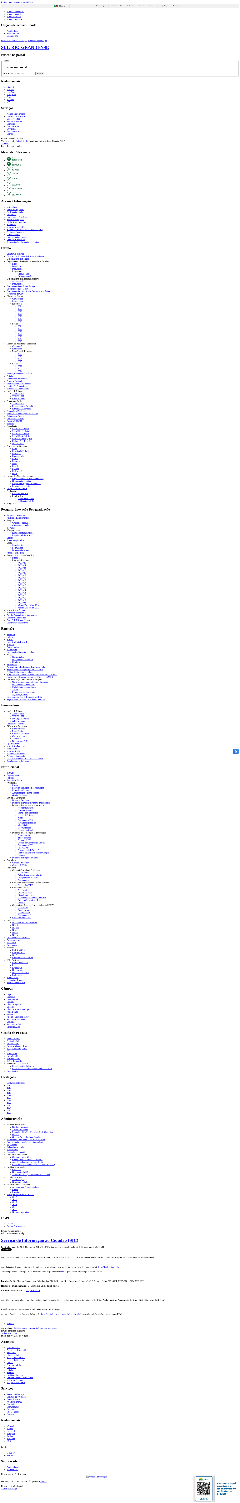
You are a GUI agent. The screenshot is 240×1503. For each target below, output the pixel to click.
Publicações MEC (26, 501)
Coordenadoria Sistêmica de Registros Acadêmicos (29, 291)
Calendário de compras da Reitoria (27, 1159)
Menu (6, 143)
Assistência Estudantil (16, 1350)
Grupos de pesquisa (20, 523)
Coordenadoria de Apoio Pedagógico (23, 286)
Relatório (16, 662)
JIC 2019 (22, 578)
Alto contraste (13, 33)
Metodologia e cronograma (24, 687)
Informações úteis (14, 751)
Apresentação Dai (25, 808)
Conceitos (16, 1169)
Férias (9, 1051)
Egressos (10, 644)
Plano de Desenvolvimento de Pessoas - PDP (32, 1068)
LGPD (10, 1223)
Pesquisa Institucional (16, 381)
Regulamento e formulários (24, 406)
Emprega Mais (18, 456)
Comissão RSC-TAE (21, 917)
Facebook (11, 1431)
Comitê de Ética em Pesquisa (19, 620)
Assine (10, 1455)
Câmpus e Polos (14, 1355)
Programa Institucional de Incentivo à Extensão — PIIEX (32, 674)
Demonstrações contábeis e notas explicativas (26, 1142)
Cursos (10, 1362)
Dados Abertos (13, 119)
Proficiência (17, 731)
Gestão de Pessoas (20, 795)
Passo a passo (24, 912)
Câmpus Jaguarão (14, 1004)
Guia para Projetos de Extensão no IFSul (24, 697)
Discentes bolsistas (20, 550)
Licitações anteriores (16, 1083)
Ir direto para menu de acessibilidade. (17, 2)
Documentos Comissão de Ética (32, 897)
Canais (176, 6)
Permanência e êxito (21, 486)
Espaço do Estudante (16, 1357)
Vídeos (15, 689)
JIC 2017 (22, 583)
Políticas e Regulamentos (18, 518)
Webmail (10, 1426)
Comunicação (13, 126)
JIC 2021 (22, 573)
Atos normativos (14, 940)
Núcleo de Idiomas (26, 815)
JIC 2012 (22, 595)
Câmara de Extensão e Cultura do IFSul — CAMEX (30, 677)
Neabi (15, 930)
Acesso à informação (147, 6)
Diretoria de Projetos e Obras (25, 858)
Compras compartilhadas (23, 1157)
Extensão (11, 634)
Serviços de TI (24, 840)
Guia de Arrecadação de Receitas (26, 1137)
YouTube (11, 1438)
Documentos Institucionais (18, 937)
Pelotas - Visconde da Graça (19, 1017)
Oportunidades (13, 743)
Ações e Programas (15, 209)
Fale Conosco (13, 131)
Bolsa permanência (26, 276)
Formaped (16, 453)
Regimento (17, 349)
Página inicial (21, 141)
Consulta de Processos (16, 116)
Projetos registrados (15, 540)
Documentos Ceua (26, 915)
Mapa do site (12, 36)
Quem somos (23, 873)
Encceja (10, 423)
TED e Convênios (20, 1129)
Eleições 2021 (18, 952)
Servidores (11, 224)
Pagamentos (12, 1144)
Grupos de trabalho (20, 1182)
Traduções (16, 738)
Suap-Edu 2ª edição (20, 431)
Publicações (12, 649)
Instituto (10, 773)
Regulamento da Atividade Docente (27, 478)
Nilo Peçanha (18, 443)
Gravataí (10, 1002)
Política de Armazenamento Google (33, 853)
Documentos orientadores (23, 684)
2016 (9, 1088)
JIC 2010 (22, 600)
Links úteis (17, 975)
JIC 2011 (22, 598)
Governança (12, 945)
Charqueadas (12, 999)
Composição (17, 299)
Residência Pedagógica (22, 451)
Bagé (9, 994)
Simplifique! (101, 6)
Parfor (15, 458)
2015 (9, 1085)
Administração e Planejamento (25, 793)
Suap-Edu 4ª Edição (21, 436)
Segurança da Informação (29, 850)
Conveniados (18, 657)
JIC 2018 (22, 580)
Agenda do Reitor (14, 780)
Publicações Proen (26, 498)
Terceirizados (12, 1149)
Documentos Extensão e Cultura (21, 652)
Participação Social (15, 212)
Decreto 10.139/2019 (16, 239)
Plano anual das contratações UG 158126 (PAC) (33, 1164)
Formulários (17, 548)
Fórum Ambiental (20, 962)
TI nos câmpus (24, 838)
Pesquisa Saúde (24, 274)
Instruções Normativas (16, 613)
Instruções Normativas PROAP (20, 1194)
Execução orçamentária (17, 1152)
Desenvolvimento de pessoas (19, 1046)
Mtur (14, 463)
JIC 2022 (22, 570)
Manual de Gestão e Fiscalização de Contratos (32, 1132)
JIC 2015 (22, 588)
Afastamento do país (16, 756)
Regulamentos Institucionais (19, 383)
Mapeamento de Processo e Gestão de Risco (26, 1139)
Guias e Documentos (16, 1226)
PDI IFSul (11, 942)
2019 (20, 319)
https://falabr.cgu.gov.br (108, 1267)
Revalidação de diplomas (18, 761)
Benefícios (17, 266)
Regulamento (18, 301)
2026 (9, 1113)
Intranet (10, 1428)
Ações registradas (20, 694)
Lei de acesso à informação (26, 1328)
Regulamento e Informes (23, 1066)
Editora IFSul (12, 977)
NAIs (20, 818)
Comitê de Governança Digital (31, 843)
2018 (20, 321)
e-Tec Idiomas (18, 398)
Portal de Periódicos (15, 553)
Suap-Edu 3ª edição (20, 433)
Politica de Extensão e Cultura (20, 672)
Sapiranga (11, 1022)
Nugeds (15, 927)
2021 (20, 314)
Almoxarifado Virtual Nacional (25, 1187)
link (64, 1271)
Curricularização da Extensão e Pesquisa (30, 682)
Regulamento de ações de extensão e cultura (26, 699)
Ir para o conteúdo (15, 11)
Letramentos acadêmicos (17, 623)
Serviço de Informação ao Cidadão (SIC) (24, 229)
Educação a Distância (16, 411)
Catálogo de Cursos (15, 416)
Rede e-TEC (17, 471)
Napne (15, 932)
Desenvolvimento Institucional (20, 1377)
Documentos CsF (20, 741)
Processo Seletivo (14, 1365)
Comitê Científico (20, 493)
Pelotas (10, 1014)
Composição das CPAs (28, 877)
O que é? (11, 1453)
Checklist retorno (19, 736)
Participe (130, 6)
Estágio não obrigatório (17, 1048)
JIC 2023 (22, 568)
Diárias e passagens (20, 1127)
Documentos (17, 269)
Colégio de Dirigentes (21, 865)
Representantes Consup (22, 957)
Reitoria (10, 778)
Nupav (15, 935)
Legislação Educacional (17, 386)
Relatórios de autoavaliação (30, 875)
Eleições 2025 (18, 950)
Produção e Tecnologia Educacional (22, 413)
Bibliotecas (11, 1352)
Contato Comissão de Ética (30, 900)
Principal (16, 558)
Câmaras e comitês (20, 525)
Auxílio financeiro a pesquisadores (22, 615)
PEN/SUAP (23, 848)
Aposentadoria (13, 1043)
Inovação (11, 528)
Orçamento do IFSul (21, 1172)
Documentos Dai (25, 820)
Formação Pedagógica (22, 438)
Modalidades (17, 545)
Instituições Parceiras (16, 746)
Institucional (12, 207)
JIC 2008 (22, 603)
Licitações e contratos (16, 222)
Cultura (10, 637)
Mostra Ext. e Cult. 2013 (28, 608)
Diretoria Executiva (20, 800)
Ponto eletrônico (14, 1041)
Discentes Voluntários (16, 618)
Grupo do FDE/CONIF (17, 488)
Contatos (10, 134)
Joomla (43, 1481)
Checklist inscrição (20, 733)
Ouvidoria (11, 129)
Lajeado (10, 1007)
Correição (11, 124)
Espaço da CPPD (25, 885)
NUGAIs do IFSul (20, 972)
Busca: (6, 73)
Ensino (15, 785)
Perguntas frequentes (16, 232)
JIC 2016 (22, 585)
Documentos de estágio (22, 659)
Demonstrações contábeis (18, 237)
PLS (14, 965)
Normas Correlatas (20, 1212)
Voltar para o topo (9, 1333)
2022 (20, 311)
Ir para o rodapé (14, 19)
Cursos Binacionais (15, 418)
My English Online (20, 719)
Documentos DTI (25, 845)
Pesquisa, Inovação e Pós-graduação (28, 788)
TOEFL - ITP (18, 396)
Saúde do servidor (14, 1061)
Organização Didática (21, 481)
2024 (20, 306)
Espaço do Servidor (15, 1360)
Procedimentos (13, 1058)
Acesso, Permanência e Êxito (19, 373)
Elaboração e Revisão (21, 441)
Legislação (164, 6)
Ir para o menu (14, 14)
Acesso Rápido (13, 1038)
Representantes (18, 728)
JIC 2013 (22, 593)
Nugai (15, 925)
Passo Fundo (12, 1012)
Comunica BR (116, 6)
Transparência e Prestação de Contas (23, 242)
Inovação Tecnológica (16, 1380)
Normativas (12, 664)
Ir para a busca (14, 16)
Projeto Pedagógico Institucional (26, 483)
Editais (10, 376)
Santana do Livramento (17, 1019)
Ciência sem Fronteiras (28, 813)
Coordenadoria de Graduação (19, 289)
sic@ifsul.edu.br (33, 1290)
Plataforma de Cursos (16, 294)
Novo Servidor (13, 1056)
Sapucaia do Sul (14, 1024)
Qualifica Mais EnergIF (17, 642)
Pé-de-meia (17, 461)
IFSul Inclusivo (13, 1347)
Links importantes (25, 895)
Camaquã (11, 997)
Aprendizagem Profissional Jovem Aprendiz (26, 667)
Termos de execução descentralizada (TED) (31, 1174)
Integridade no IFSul (16, 1382)
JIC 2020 (22, 575)
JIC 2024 (22, 565)
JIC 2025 (22, 563)
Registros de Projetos (21, 408)
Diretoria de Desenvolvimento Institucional (31, 803)
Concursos (11, 1367)
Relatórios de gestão (15, 1147)
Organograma (13, 775)
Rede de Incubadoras (16, 982)
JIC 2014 (22, 590)
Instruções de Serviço (16, 610)
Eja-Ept (15, 468)
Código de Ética (25, 892)
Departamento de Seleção (18, 259)
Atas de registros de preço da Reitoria (28, 1162)
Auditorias (11, 214)
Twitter (10, 1436)
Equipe (15, 264)
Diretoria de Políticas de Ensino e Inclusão (25, 256)
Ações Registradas (15, 647)
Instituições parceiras (27, 823)
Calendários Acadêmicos (17, 378)
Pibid (14, 448)
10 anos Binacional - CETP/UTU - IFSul (25, 758)
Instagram (11, 1433)
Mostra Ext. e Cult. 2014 (28, 605)
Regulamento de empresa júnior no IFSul (25, 669)
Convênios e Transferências (19, 217)
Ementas (21, 902)
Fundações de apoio (15, 980)
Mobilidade (12, 748)
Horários (21, 855)
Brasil (62, 6)
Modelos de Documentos (18, 388)
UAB (14, 473)
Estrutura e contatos (15, 254)
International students (16, 753)
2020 (20, 316)
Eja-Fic (15, 466)
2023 (20, 309)
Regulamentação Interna (22, 533)
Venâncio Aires (13, 1027)
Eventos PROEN (14, 421)
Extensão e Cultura (20, 790)
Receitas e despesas (15, 219)
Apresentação (18, 281)
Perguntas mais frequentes (23, 692)
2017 (14, 955)
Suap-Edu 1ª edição (20, 428)
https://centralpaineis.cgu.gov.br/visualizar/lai (60, 1314)
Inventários (17, 1192)
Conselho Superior (20, 863)
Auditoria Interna (14, 121)
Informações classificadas (18, 227)
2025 (20, 361)
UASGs (15, 1134)
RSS (9, 1441)
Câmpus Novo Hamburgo (18, 1009)
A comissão (23, 890)
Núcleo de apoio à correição (24, 922)
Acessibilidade (13, 31)
